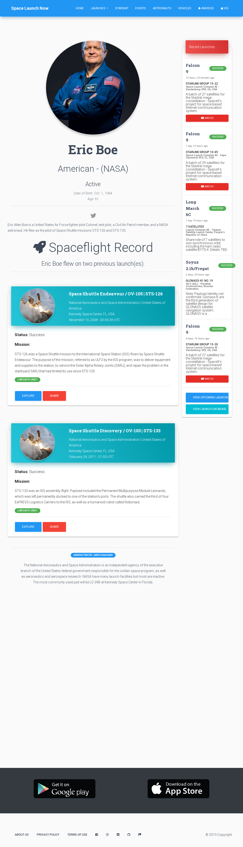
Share (54, 395)
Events (140, 8)
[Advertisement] (207, 495)
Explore (28, 395)
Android (207, 8)
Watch (209, 118)
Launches (98, 8)
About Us (22, 834)
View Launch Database (209, 409)
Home (80, 8)
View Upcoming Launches (211, 397)
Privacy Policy (48, 834)
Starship (121, 8)
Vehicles (184, 8)
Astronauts (162, 8)
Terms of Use (77, 834)
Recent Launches (202, 47)
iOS (225, 8)
